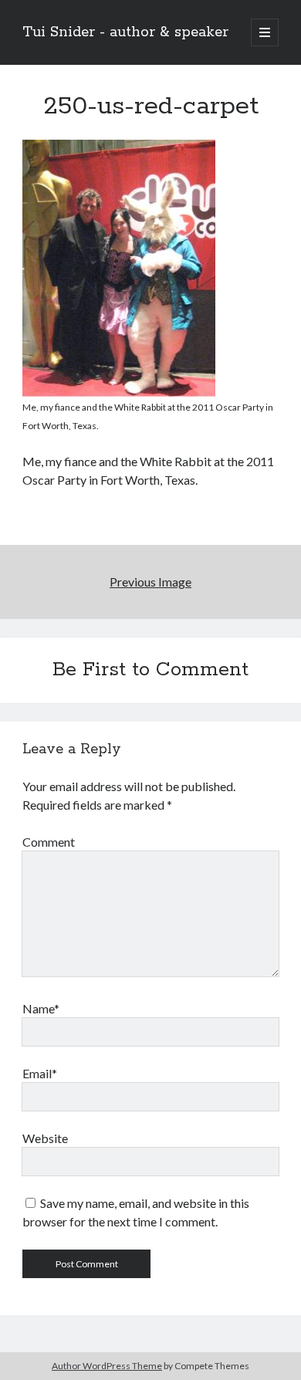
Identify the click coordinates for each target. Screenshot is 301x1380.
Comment (48, 841)
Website (45, 1138)
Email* (39, 1073)
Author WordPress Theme (107, 1366)
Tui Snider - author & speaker (125, 32)
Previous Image (150, 581)
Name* (40, 1008)
